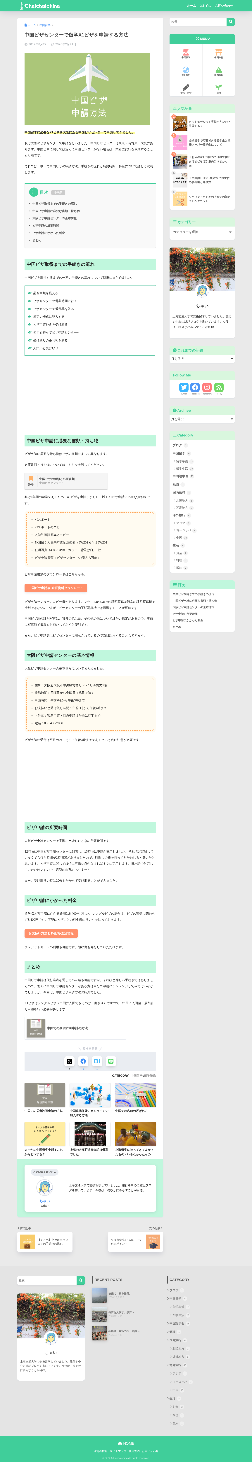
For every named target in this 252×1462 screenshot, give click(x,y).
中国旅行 (218, 57)
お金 (181, 553)
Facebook (195, 394)
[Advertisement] (90, 392)
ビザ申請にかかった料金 (48, 232)
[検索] (231, 22)
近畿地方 (184, 507)
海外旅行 (186, 75)
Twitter (184, 394)
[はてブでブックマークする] (97, 1061)
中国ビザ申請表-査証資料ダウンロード (56, 588)
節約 (181, 567)
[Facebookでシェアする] (83, 1061)
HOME (128, 1443)
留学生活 (184, 468)
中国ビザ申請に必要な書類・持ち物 (56, 211)
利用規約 (134, 1451)
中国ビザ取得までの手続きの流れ (54, 203)
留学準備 (150, 1075)
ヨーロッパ (185, 530)
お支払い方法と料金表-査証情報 (51, 933)
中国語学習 (183, 476)
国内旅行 (218, 75)
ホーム (191, 5)
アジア (182, 523)
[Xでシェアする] (69, 1061)
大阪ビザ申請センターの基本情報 (54, 218)
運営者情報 (101, 1451)
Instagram (207, 394)
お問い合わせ (224, 5)
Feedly (219, 394)
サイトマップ (118, 1451)
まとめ (36, 240)
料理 (181, 560)
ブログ (180, 445)
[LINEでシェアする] (111, 1061)
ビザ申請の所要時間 (45, 225)
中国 (181, 537)
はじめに (206, 5)
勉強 (178, 484)
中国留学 (137, 1075)
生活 (219, 93)
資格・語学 (185, 93)
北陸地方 (184, 500)
